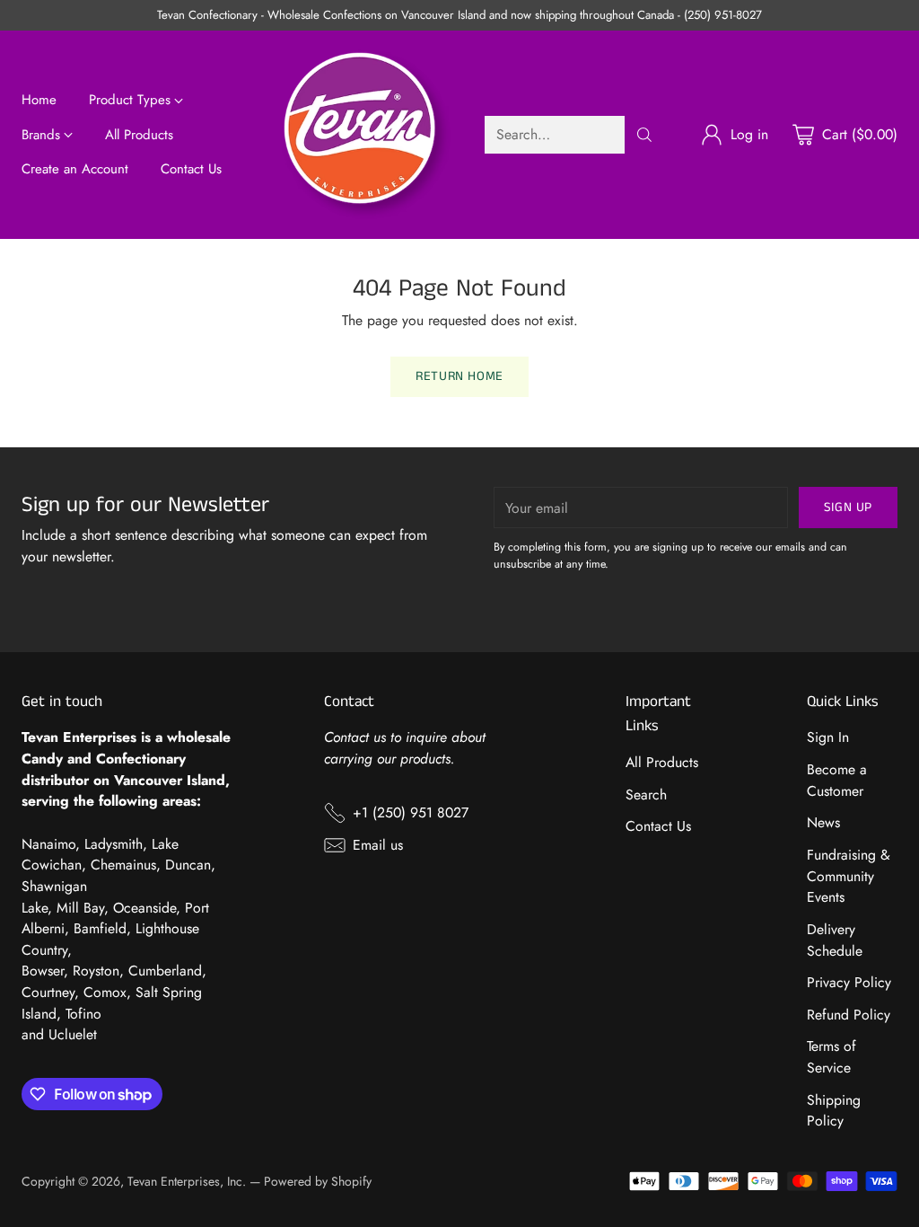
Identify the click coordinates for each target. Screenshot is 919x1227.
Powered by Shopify (318, 1181)
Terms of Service (831, 1057)
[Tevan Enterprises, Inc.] (366, 135)
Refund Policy (848, 1014)
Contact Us (658, 826)
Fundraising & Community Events (848, 875)
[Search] (644, 135)
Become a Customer (837, 780)
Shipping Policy (834, 1111)
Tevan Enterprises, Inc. (186, 1181)
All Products (662, 762)
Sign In (828, 737)
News (823, 822)
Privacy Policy (849, 982)
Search (646, 794)
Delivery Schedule (834, 940)
